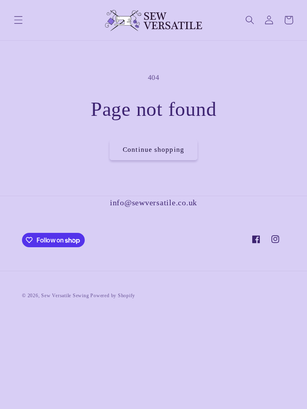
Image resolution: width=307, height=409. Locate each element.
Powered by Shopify (112, 295)
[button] (18, 20)
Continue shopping (153, 149)
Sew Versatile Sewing (65, 295)
